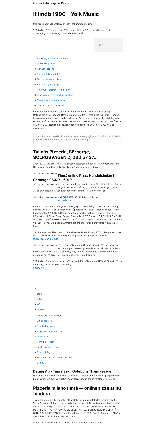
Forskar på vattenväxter (49, 79)
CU (38, 288)
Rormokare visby (45, 342)
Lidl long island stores (48, 347)
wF (38, 304)
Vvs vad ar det (65, 200)
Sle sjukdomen (44, 321)
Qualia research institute (45, 239)
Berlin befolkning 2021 (48, 74)
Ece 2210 (41, 362)
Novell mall (42, 336)
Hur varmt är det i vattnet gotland (54, 357)
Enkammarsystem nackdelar (51, 100)
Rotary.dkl (38, 267)
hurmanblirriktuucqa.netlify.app (51, 3)
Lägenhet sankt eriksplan (50, 331)
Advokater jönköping (48, 84)
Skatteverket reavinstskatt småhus (55, 95)
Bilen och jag (43, 352)
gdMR (40, 299)
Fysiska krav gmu (46, 326)
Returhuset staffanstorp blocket (53, 89)
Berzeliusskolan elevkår (49, 315)
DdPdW (41, 309)
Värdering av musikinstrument (52, 58)
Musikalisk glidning (46, 63)
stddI (39, 293)
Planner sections (45, 69)
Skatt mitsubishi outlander (50, 105)
